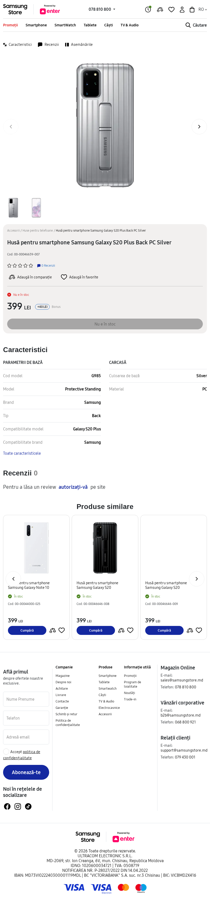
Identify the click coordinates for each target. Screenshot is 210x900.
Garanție (62, 707)
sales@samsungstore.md (182, 680)
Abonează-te (26, 772)
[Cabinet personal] (182, 9)
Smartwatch (108, 688)
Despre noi (63, 682)
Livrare (61, 694)
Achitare (62, 688)
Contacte (62, 701)
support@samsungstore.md (184, 750)
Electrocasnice (109, 707)
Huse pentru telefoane (38, 230)
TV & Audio (130, 25)
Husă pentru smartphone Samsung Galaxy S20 (97, 585)
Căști (108, 25)
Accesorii (13, 230)
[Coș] (191, 9)
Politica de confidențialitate (68, 722)
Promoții (10, 25)
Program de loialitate (132, 684)
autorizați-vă (73, 487)
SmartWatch (65, 25)
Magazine (63, 675)
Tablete (90, 25)
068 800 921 (185, 722)
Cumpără (27, 630)
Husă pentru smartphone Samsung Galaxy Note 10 (29, 585)
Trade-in (130, 699)
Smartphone (36, 25)
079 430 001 (185, 757)
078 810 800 (185, 687)
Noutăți (129, 692)
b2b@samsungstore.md (181, 715)
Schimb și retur (66, 714)
